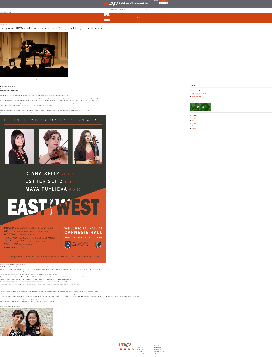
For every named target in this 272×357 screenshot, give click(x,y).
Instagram (194, 123)
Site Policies (139, 345)
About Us (138, 17)
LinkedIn (129, 349)
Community (137, 21)
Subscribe (194, 128)
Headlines (106, 13)
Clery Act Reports (157, 345)
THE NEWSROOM (4, 11)
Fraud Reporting (140, 351)
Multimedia (106, 19)
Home (103, 9)
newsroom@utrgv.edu (197, 96)
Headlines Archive (196, 125)
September (113, 9)
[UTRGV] (136, 348)
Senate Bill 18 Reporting (141, 353)
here (19, 304)
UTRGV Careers (157, 343)
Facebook (194, 118)
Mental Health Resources (159, 349)
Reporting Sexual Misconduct (159, 353)
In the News (107, 15)
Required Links (140, 349)
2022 (107, 9)
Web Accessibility (157, 347)
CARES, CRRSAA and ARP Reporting (144, 343)
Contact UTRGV (140, 347)
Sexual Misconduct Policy (159, 351)
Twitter (193, 120)
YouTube (133, 349)
